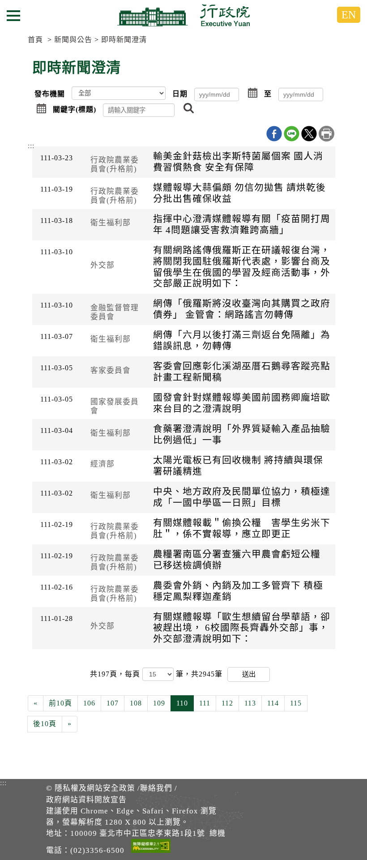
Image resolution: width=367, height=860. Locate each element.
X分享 (309, 133)
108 (136, 703)
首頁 (35, 39)
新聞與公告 (73, 39)
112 (227, 703)
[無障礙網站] (151, 847)
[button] (253, 93)
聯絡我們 (156, 788)
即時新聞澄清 (124, 39)
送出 (249, 674)
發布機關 (49, 94)
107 (113, 703)
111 (204, 703)
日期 (180, 94)
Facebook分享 (274, 133)
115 (296, 703)
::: (31, 146)
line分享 (291, 133)
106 (89, 703)
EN (348, 15)
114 (273, 703)
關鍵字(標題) (74, 109)
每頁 (133, 674)
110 (182, 703)
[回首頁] (183, 15)
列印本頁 (326, 133)
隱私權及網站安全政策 (95, 788)
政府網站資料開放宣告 (86, 800)
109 (159, 703)
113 (250, 703)
